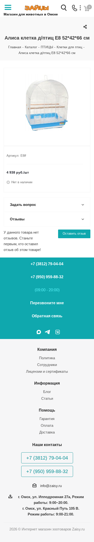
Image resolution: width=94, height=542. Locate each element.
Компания (47, 349)
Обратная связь (47, 316)
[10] (47, 103)
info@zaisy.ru (51, 486)
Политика (47, 358)
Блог (47, 392)
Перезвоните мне (47, 303)
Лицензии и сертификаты (47, 371)
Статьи (47, 398)
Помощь (47, 410)
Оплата (47, 425)
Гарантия (47, 419)
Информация (47, 383)
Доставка (47, 432)
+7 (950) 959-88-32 (47, 277)
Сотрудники (47, 365)
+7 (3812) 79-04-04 (47, 264)
